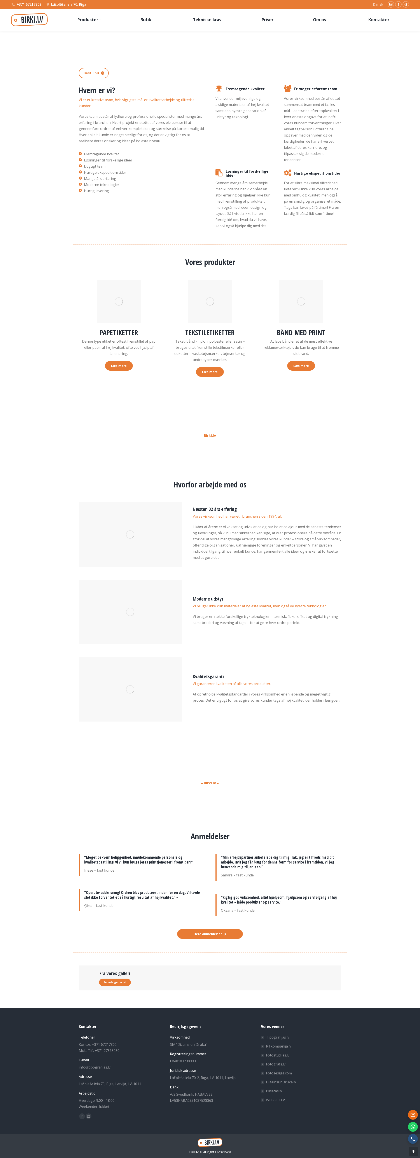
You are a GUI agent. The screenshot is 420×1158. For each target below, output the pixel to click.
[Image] (119, 301)
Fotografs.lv (275, 1064)
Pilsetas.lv (274, 1091)
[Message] (413, 1115)
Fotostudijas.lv (277, 1055)
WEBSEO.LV (275, 1100)
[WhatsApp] (413, 1127)
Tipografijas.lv (277, 1037)
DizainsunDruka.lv (281, 1082)
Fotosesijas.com (279, 1073)
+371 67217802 (29, 4)
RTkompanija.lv (278, 1046)
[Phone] (413, 1139)
